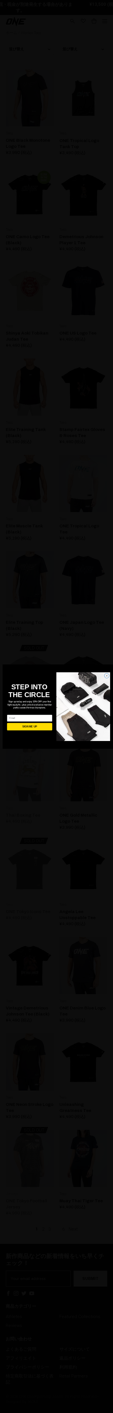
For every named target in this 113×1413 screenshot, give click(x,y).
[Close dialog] (106, 675)
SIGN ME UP (29, 726)
